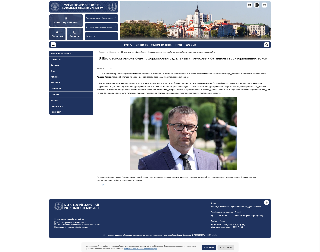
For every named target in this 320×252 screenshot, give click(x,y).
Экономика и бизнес (61, 53)
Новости (113, 52)
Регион (178, 44)
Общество (56, 59)
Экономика (142, 44)
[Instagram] (256, 5)
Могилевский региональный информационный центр (77, 224)
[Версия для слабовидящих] (264, 5)
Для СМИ (191, 44)
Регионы (55, 77)
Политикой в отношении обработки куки (140, 249)
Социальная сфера (161, 44)
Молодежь (56, 88)
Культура (55, 65)
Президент (56, 112)
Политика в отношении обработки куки (71, 227)
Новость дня (57, 106)
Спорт (54, 71)
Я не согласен (226, 247)
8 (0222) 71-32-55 (219, 216)
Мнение (54, 100)
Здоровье (55, 83)
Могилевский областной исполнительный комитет (82, 7)
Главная (102, 52)
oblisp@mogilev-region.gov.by (249, 216)
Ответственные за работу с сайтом (69, 219)
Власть (128, 44)
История (55, 94)
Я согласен (209, 247)
